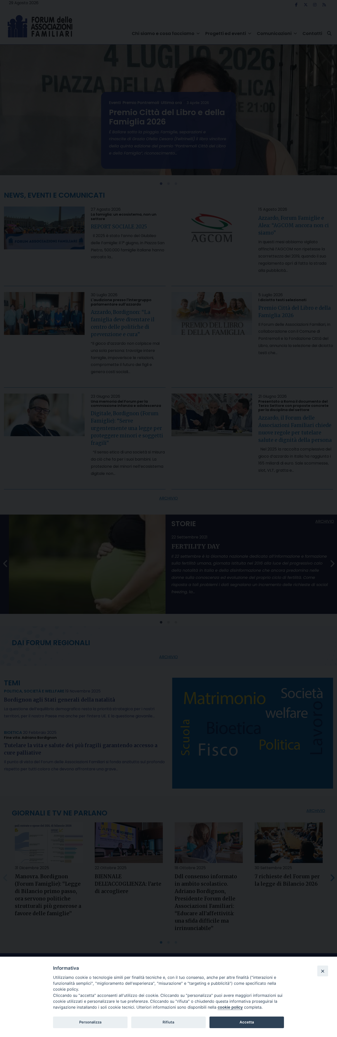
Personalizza (90, 1022)
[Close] (322, 971)
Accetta (247, 1022)
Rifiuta (168, 1022)
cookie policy (230, 1007)
